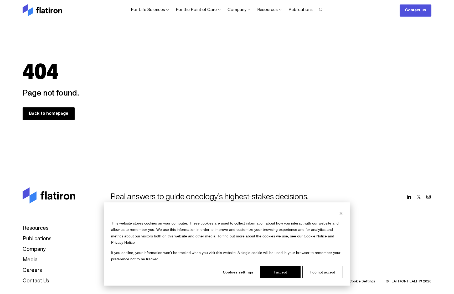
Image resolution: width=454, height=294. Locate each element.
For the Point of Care (196, 10)
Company (237, 10)
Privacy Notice (123, 242)
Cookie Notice (315, 236)
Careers (32, 270)
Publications (300, 10)
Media (30, 260)
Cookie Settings (362, 281)
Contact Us (36, 281)
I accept (280, 272)
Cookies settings (238, 272)
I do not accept (322, 272)
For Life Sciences (148, 10)
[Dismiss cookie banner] (341, 213)
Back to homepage (48, 114)
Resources (267, 10)
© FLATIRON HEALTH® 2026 (408, 281)
